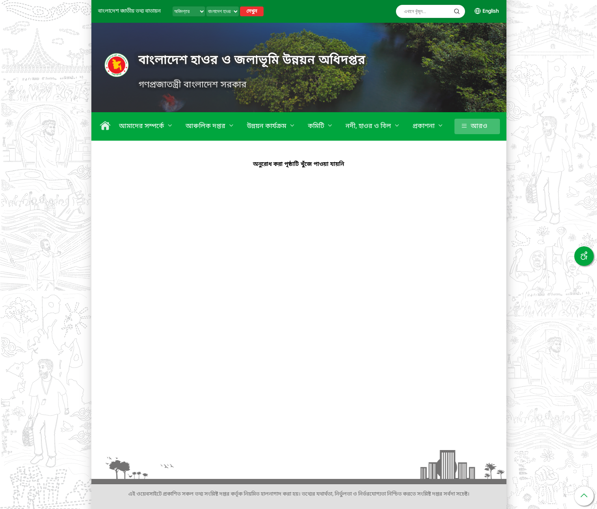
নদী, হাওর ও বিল (369, 126)
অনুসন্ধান (457, 11)
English (490, 11)
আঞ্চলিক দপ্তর (206, 126)
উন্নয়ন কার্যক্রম (267, 126)
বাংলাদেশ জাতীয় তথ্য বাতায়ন (129, 11)
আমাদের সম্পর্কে (142, 126)
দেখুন (252, 11)
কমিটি (317, 126)
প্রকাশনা (424, 126)
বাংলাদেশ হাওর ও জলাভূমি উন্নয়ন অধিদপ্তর (252, 60)
